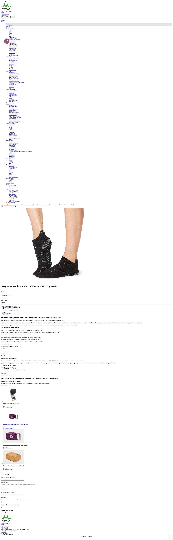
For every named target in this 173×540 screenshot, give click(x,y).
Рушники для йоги (13, 44)
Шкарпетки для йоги (13, 45)
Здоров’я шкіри (12, 110)
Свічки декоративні (13, 143)
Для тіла (10, 65)
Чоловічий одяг (9, 178)
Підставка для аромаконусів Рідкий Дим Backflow (20, 151)
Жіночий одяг (9, 164)
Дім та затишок (9, 140)
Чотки (10, 88)
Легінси (10, 173)
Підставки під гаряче (13, 150)
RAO (10, 36)
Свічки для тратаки (13, 76)
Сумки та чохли (12, 42)
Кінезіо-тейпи (12, 101)
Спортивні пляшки (13, 100)
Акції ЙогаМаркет (13, 191)
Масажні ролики (12, 70)
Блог (7, 189)
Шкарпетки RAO (13, 167)
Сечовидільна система (14, 112)
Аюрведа (8, 104)
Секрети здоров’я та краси (15, 201)
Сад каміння (11, 155)
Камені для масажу (13, 60)
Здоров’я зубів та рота (14, 109)
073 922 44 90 (5, 528)
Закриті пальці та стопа (42, 204)
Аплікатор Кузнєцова (14, 57)
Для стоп (11, 67)
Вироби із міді (12, 111)
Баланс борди (12, 53)
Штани (10, 174)
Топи (10, 170)
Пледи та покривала (13, 51)
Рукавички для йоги (13, 47)
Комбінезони (12, 168)
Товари (9, 204)
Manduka (11, 34)
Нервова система (12, 115)
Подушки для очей (13, 74)
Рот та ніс (11, 162)
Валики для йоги (12, 48)
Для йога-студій (12, 185)
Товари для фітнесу (10, 89)
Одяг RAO (11, 166)
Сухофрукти (11, 130)
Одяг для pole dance (13, 177)
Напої (10, 136)
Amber (10, 30)
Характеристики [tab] (7, 313)
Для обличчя (11, 61)
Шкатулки (11, 157)
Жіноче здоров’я (12, 107)
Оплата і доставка (10, 183)
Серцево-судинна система (15, 121)
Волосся (10, 160)
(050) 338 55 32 (5, 15)
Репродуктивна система (14, 119)
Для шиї (10, 62)
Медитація (8, 71)
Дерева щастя (12, 156)
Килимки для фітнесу (14, 90)
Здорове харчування (10, 123)
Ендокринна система (13, 122)
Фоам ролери (12, 91)
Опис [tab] (4, 312)
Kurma (10, 33)
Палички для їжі (12, 153)
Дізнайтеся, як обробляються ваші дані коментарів (37, 383)
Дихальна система (13, 106)
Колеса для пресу (13, 95)
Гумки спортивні (12, 94)
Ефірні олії (11, 83)
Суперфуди (11, 132)
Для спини (11, 64)
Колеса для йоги (12, 43)
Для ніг (10, 66)
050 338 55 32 (5, 527)
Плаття (10, 169)
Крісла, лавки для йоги (14, 55)
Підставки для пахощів (14, 81)
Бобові (10, 126)
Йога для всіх (12, 194)
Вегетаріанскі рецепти (14, 192)
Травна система (12, 118)
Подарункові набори (13, 141)
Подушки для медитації (14, 73)
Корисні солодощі (13, 135)
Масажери (8, 56)
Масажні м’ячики (13, 68)
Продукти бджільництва (14, 138)
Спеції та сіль (12, 133)
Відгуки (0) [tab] (5, 314)
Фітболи (11, 54)
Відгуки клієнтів (4, 533)
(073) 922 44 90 (5, 14)
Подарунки (11, 200)
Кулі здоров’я (12, 145)
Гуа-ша (10, 59)
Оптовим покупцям (13, 186)
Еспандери (11, 93)
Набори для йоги (12, 38)
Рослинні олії (12, 124)
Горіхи (10, 128)
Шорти (10, 181)
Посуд (10, 152)
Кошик (3, 20)
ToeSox (34, 204)
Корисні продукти (13, 196)
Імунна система (12, 105)
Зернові (10, 127)
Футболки (11, 172)
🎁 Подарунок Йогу (10, 202)
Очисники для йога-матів (14, 39)
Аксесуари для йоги (10, 40)
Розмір (2, 295)
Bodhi (10, 31)
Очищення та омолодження (15, 117)
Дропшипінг (3, 532)
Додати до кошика (8, 407)
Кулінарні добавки (13, 134)
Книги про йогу (9, 102)
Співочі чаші (12, 72)
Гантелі (10, 98)
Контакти (11, 188)
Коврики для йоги (5, 525)
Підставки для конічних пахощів (16, 82)
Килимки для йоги (10, 28)
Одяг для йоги (12, 198)
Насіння (10, 129)
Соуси (10, 139)
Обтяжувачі (11, 99)
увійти (6, 381)
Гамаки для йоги (12, 37)
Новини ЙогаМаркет (13, 197)
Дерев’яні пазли (12, 77)
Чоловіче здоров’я (13, 113)
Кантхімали (11, 87)
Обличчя (11, 161)
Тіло (10, 163)
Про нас (8, 184)
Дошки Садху (12, 50)
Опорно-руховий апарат (14, 116)
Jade (10, 32)
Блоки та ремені (12, 49)
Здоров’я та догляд (10, 158)
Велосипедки (12, 175)
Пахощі (10, 79)
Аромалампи (12, 85)
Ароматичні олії (12, 84)
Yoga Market (3, 204)
